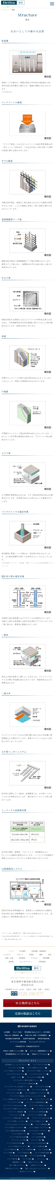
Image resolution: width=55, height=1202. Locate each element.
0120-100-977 (30, 993)
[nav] (51, 4)
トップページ (5, 10)
